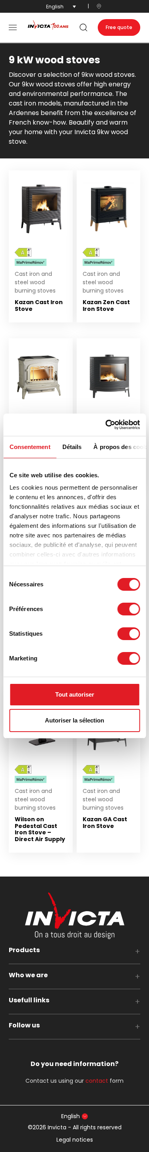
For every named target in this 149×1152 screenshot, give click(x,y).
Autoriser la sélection (74, 720)
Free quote (119, 27)
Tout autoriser (74, 694)
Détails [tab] (71, 446)
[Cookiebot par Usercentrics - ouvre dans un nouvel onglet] (106, 425)
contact (96, 1081)
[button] (13, 27)
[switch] (128, 609)
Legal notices (74, 1140)
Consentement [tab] (29, 446)
